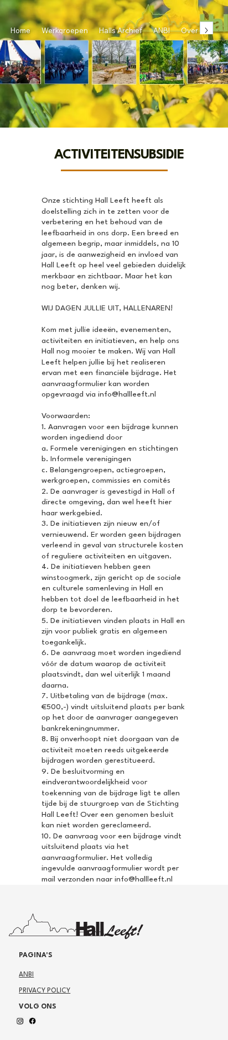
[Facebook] (33, 1021)
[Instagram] (20, 1021)
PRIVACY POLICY (44, 991)
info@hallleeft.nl (127, 394)
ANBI (26, 975)
